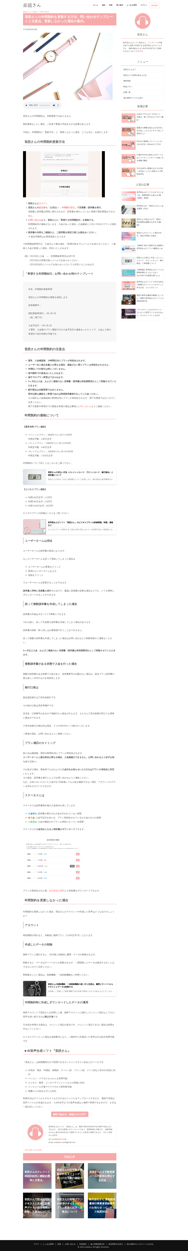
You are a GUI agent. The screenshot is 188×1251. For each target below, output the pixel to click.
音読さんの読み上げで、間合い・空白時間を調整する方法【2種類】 (150, 222)
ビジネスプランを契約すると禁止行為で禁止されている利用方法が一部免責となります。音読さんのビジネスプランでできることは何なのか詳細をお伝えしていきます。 (81, 529)
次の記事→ (38, 1150)
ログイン (144, 5)
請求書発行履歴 (56, 890)
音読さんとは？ (129, 69)
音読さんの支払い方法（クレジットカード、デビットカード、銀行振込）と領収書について (80, 473)
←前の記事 (27, 1150)
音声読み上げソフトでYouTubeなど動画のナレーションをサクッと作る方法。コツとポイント (150, 284)
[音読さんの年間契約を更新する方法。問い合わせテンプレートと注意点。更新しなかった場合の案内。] (128, 118)
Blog (34, 11)
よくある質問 (132, 5)
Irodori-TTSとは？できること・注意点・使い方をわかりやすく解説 (150, 117)
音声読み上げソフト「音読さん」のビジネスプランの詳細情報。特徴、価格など (80, 524)
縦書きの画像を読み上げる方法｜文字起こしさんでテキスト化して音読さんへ (150, 130)
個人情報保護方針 (97, 1244)
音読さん (26, 11)
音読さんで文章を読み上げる (135, 75)
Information (44, 11)
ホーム (95, 5)
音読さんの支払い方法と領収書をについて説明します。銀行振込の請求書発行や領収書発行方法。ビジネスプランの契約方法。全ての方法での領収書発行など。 (81, 479)
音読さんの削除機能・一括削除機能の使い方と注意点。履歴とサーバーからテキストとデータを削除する (80, 985)
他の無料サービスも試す (133, 98)
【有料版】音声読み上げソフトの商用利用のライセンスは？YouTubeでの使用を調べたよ (150, 272)
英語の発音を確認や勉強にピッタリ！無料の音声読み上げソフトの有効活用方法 (150, 298)
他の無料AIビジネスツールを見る (140, 1244)
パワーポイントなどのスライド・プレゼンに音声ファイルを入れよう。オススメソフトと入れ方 (150, 312)
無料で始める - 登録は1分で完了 (69, 1114)
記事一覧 (127, 92)
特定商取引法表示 (116, 1244)
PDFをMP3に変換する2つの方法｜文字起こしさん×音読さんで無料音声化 (150, 171)
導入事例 (119, 5)
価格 (103, 5)
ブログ (36, 1244)
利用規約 (83, 1244)
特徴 (110, 5)
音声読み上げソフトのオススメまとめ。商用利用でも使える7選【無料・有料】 (150, 195)
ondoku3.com (59, 1139)
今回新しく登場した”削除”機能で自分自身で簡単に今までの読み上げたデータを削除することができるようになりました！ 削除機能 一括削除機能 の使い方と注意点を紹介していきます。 (81, 991)
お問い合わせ (84, 406)
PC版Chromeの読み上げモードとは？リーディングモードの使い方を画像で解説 (150, 157)
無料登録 (154, 5)
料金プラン (127, 86)
